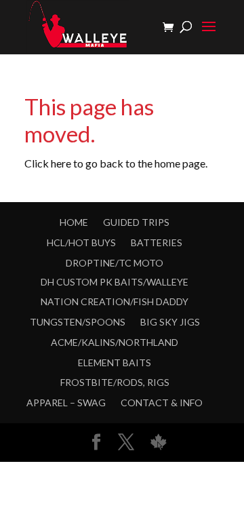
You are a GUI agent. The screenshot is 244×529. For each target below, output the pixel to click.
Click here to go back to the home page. (115, 163)
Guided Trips (136, 222)
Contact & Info (162, 402)
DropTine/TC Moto (114, 263)
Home (74, 222)
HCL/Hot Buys (81, 242)
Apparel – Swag (66, 402)
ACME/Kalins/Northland (114, 342)
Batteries (156, 242)
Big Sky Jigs (170, 322)
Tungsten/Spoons (77, 322)
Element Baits (114, 362)
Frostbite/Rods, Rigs (114, 382)
